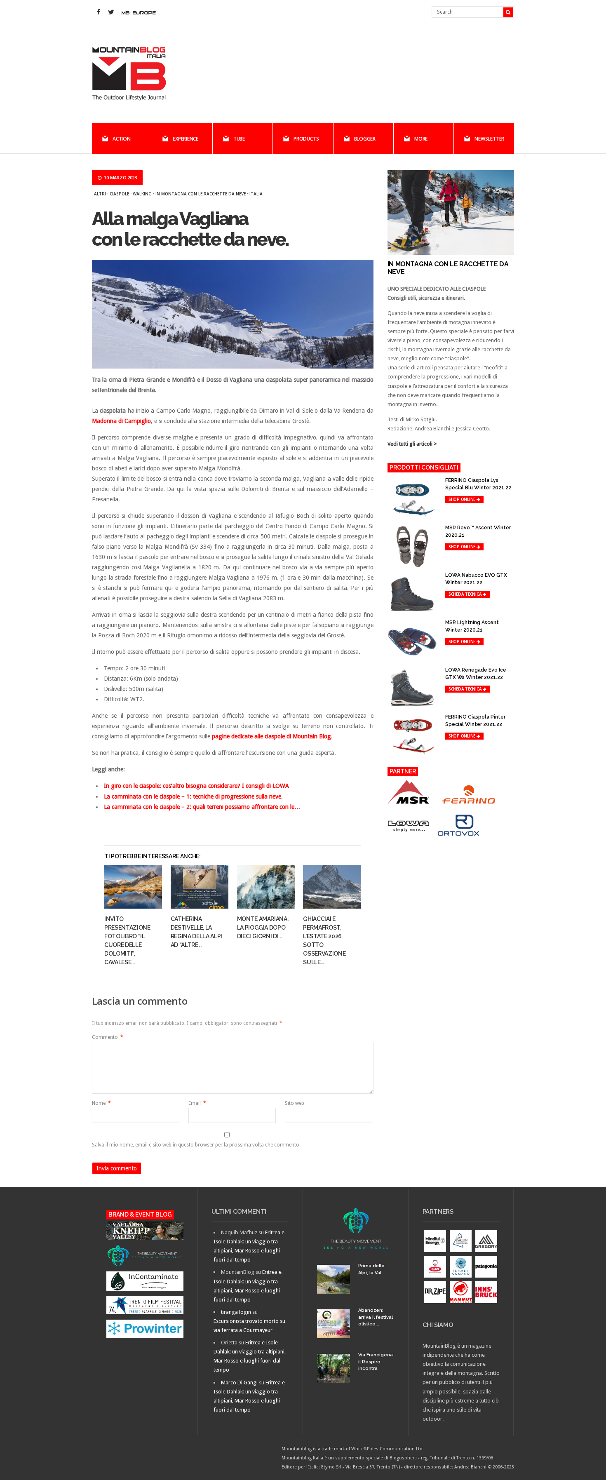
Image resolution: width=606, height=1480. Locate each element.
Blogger (365, 138)
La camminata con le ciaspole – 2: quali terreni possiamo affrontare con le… (202, 806)
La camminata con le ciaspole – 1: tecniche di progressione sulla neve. (193, 796)
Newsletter (489, 138)
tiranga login (236, 1312)
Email (197, 1103)
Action (122, 138)
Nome (101, 1103)
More (420, 138)
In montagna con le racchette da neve (200, 194)
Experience (185, 138)
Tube (239, 138)
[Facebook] (98, 12)
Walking (142, 194)
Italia (256, 194)
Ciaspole (119, 194)
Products (306, 138)
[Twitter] (111, 12)
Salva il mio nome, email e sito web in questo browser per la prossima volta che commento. (196, 1145)
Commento (107, 1037)
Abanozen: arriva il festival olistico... (375, 1317)
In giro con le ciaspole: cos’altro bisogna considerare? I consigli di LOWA (196, 785)
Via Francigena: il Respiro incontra (376, 1361)
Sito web (294, 1103)
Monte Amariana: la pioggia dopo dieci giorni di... (263, 928)
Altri (100, 194)
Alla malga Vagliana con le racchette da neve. (190, 229)
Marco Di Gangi (239, 1382)
